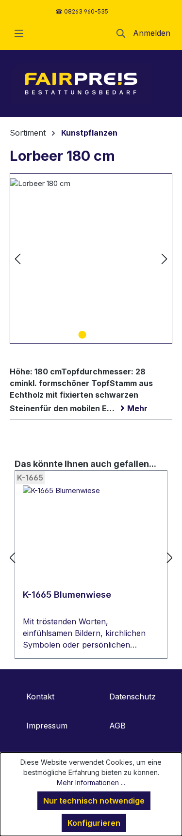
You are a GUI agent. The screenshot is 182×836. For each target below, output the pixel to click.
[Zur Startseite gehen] (81, 84)
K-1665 (30, 477)
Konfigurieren (93, 823)
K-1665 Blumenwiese (67, 594)
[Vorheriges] (17, 258)
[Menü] (19, 33)
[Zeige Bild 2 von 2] (99, 335)
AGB (117, 725)
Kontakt (40, 696)
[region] (91, 258)
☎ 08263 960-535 (81, 11)
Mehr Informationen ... (91, 782)
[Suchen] (121, 33)
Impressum (46, 725)
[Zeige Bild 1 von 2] (82, 335)
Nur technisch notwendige (94, 800)
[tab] (88, 388)
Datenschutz (132, 696)
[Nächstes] (164, 258)
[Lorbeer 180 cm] (91, 259)
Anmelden (151, 33)
